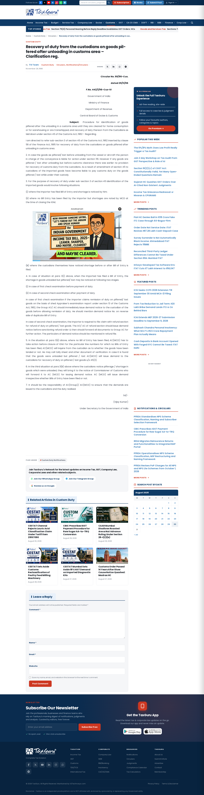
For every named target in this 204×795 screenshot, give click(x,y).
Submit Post (156, 2)
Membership (160, 772)
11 (143, 513)
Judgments (132, 763)
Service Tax (68, 22)
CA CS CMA (132, 22)
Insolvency (103, 767)
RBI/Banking (103, 763)
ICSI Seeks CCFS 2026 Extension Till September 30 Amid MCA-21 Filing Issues (153, 293)
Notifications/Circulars (77, 65)
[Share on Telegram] (125, 66)
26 (149, 524)
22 (169, 518)
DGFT (144, 22)
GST (121, 22)
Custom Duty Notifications (53, 460)
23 (175, 518)
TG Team (34, 65)
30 (175, 524)
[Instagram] (56, 2)
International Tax (77, 772)
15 (169, 513)
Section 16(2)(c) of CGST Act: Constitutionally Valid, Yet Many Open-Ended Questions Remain (155, 172)
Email (32, 654)
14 (162, 513)
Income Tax (41, 22)
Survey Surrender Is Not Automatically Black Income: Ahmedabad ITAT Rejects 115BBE (155, 241)
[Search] (108, 3)
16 (175, 513)
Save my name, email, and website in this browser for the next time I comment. (65, 677)
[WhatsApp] (60, 2)
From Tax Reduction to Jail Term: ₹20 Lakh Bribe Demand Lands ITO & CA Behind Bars (154, 307)
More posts (140, 202)
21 (162, 518)
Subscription (123, 2)
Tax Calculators (133, 772)
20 (156, 518)
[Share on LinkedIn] (113, 66)
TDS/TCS (74, 767)
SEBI (159, 22)
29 (169, 524)
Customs (110, 22)
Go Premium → (156, 128)
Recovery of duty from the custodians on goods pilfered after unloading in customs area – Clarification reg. (76, 51)
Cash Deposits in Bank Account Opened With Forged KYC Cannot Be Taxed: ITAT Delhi (156, 345)
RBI (152, 22)
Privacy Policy (153, 783)
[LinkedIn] (52, 2)
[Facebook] (40, 2)
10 (137, 513)
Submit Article (161, 759)
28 (162, 524)
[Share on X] (107, 66)
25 (143, 524)
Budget (55, 22)
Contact (158, 767)
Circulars (52, 36)
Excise (99, 22)
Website (33, 666)
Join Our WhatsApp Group (47, 478)
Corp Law (181, 22)
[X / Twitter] (44, 2)
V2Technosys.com (78, 783)
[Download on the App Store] (152, 731)
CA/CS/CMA (103, 772)
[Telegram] (64, 2)
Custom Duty (39, 36)
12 (150, 513)
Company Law (85, 22)
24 (137, 524)
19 (150, 518)
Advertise (159, 763)
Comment (34, 609)
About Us (159, 754)
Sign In (171, 2)
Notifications (132, 754)
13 (156, 513)
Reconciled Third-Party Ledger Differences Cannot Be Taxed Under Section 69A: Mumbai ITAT (153, 255)
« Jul (136, 534)
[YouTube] (48, 2)
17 (137, 518)
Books (140, 2)
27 (156, 524)
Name (32, 642)
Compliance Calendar (137, 767)
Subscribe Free (90, 727)
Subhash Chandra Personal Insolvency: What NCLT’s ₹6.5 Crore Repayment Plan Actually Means (155, 331)
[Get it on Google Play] (132, 731)
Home (30, 22)
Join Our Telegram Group (81, 478)
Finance (169, 22)
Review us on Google (44, 486)
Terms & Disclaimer (170, 783)
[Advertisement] (46, 102)
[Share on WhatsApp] (119, 66)
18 (143, 518)
